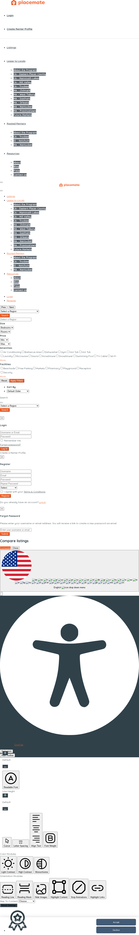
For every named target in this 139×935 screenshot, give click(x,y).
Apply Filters (17, 380)
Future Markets (23, 114)
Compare (5, 547)
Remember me (12, 440)
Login (10, 15)
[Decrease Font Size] (5, 766)
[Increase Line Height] (5, 795)
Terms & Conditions (34, 491)
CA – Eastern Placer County (30, 74)
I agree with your (24, 491)
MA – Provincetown (25, 110)
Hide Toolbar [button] (7, 755)
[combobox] (69, 571)
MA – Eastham (22, 98)
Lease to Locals (16, 61)
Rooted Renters (16, 123)
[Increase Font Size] (5, 753)
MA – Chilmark (22, 90)
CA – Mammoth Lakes (26, 78)
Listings (11, 47)
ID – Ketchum (21, 140)
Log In (4, 449)
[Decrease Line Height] (5, 808)
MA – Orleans (21, 102)
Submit (4, 534)
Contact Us (20, 174)
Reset (4, 380)
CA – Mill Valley (22, 82)
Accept (116, 922)
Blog (16, 166)
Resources (13, 153)
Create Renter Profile (19, 29)
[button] (3, 360)
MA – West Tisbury (24, 94)
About (17, 162)
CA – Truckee (21, 86)
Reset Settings (8, 905)
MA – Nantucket (23, 106)
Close (15, 548)
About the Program (25, 70)
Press (17, 170)
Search (4, 315)
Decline (116, 930)
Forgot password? (10, 444)
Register (5, 496)
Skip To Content (9, 901)
